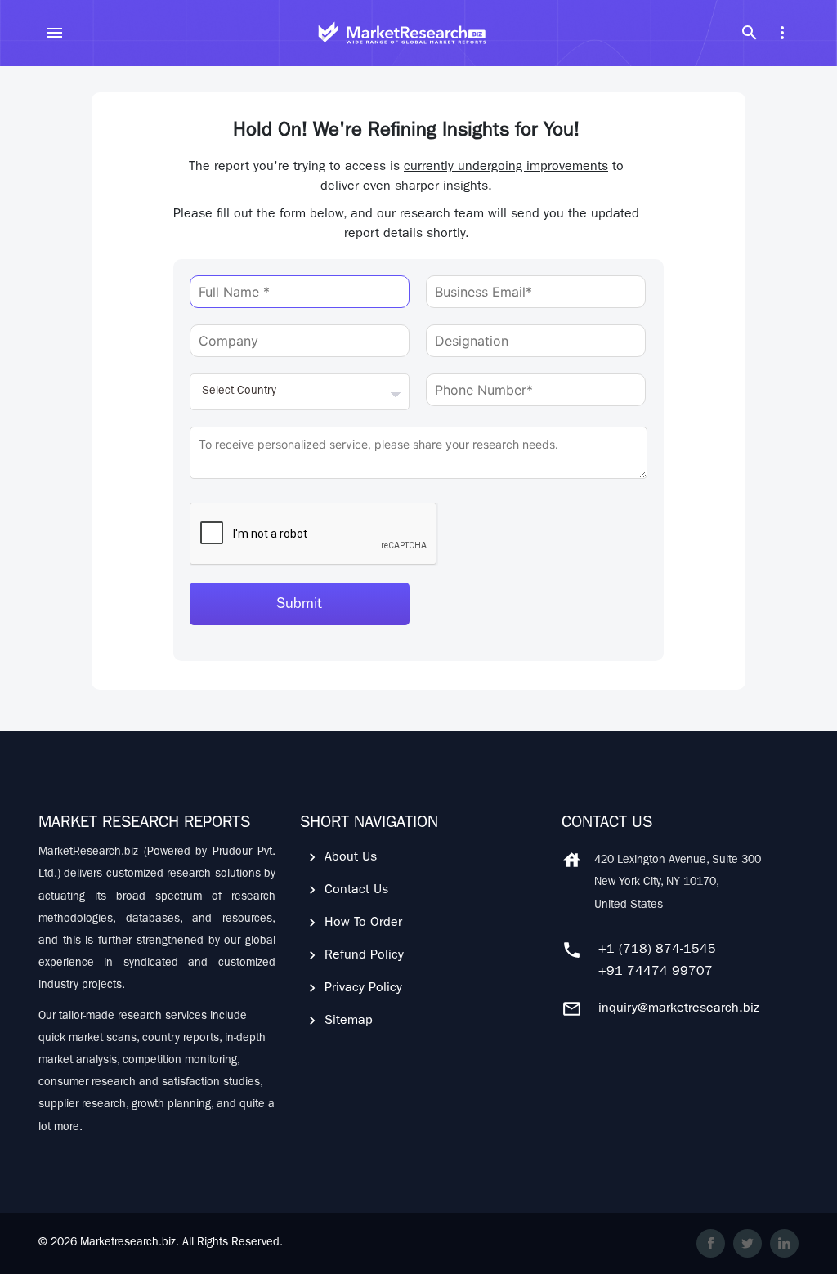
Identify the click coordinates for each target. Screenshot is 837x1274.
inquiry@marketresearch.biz (678, 1009)
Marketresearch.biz (128, 1243)
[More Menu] (782, 32)
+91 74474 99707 (655, 972)
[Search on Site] (749, 32)
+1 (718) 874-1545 (657, 950)
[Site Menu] (54, 32)
